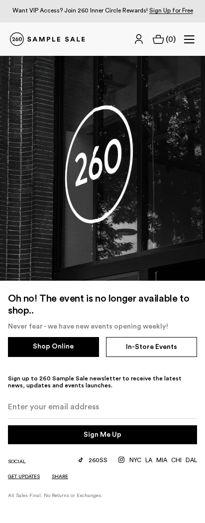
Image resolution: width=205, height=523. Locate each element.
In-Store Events (151, 347)
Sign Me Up (102, 434)
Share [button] (60, 476)
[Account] (139, 39)
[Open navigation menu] (189, 39)
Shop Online (53, 346)
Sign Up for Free (171, 10)
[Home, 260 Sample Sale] (47, 39)
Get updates (24, 476)
